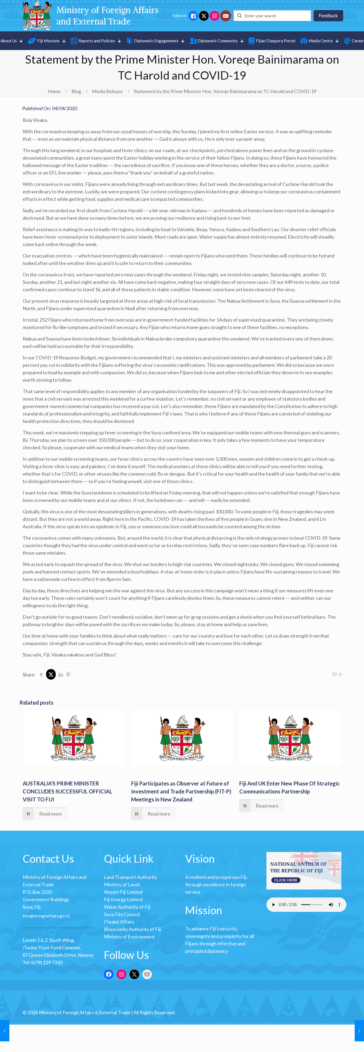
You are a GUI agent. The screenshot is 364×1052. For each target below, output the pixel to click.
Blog (76, 91)
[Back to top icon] (265, 1041)
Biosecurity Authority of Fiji (132, 929)
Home (54, 91)
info (26, 915)
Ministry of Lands (122, 884)
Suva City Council (122, 914)
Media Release (107, 91)
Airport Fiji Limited (123, 892)
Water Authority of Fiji (127, 907)
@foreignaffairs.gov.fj (50, 915)
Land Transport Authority (130, 877)
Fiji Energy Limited (123, 899)
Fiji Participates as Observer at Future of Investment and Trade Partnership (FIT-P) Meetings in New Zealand (181, 791)
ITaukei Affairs (119, 922)
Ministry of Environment (129, 936)
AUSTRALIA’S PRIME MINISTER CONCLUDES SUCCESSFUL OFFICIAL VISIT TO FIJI (67, 791)
